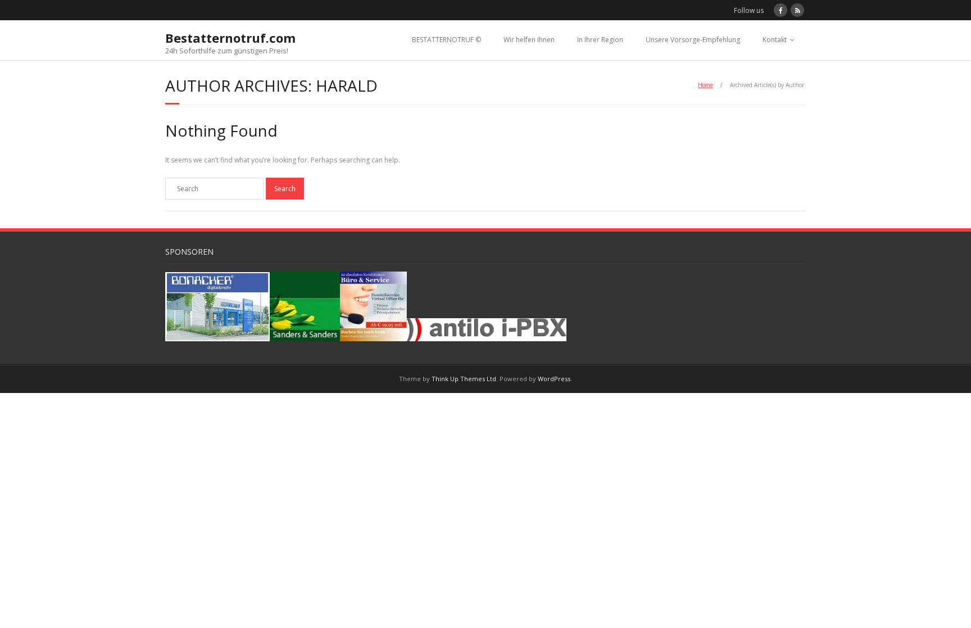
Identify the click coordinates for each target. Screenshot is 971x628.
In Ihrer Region (600, 39)
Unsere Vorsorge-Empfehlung (693, 39)
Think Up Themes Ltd (464, 378)
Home (705, 85)
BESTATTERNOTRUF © (446, 39)
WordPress (554, 378)
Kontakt (775, 39)
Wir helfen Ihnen (529, 39)
